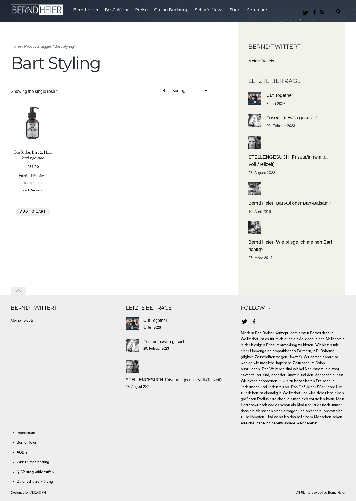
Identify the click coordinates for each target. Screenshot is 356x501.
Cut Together (279, 95)
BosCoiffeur (117, 9)
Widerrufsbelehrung (33, 462)
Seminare (257, 9)
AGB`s (22, 452)
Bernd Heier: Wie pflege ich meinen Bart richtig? (290, 245)
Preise (141, 9)
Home (16, 46)
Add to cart (33, 211)
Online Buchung (171, 9)
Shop (235, 9)
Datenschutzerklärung (35, 481)
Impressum (26, 433)
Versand (37, 190)
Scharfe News (209, 9)
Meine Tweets (261, 61)
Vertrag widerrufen (37, 472)
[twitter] (305, 12)
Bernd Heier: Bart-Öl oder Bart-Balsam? (289, 203)
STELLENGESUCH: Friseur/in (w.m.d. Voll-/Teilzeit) (288, 160)
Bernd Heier (86, 9)
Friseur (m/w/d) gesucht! (291, 117)
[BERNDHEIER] (37, 11)
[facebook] (314, 12)
